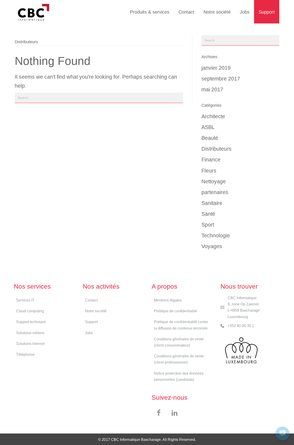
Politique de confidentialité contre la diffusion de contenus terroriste (181, 325)
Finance (210, 160)
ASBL (208, 127)
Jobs (244, 11)
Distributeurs (216, 149)
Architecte (213, 116)
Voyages (211, 246)
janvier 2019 (216, 68)
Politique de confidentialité (175, 311)
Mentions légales (168, 300)
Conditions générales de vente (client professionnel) (179, 359)
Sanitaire (211, 203)
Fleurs (208, 171)
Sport (207, 225)
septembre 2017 (220, 79)
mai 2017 (212, 89)
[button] (158, 413)
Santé (208, 214)
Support (267, 11)
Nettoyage (213, 181)
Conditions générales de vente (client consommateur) (179, 342)
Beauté (209, 138)
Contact (186, 11)
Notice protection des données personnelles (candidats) (179, 376)
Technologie (215, 235)
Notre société (217, 11)
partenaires (214, 192)
